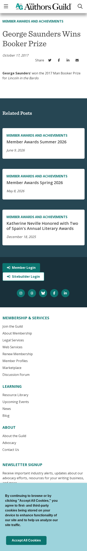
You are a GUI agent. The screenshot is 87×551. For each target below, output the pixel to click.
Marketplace (11, 368)
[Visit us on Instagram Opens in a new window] (21, 293)
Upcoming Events (15, 402)
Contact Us (10, 449)
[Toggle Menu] (6, 7)
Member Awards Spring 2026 (34, 182)
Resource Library (15, 395)
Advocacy (9, 443)
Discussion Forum (16, 374)
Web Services (12, 347)
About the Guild (14, 436)
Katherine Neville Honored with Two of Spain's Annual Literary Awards (42, 226)
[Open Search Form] (80, 7)
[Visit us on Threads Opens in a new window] (32, 293)
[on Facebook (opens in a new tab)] (59, 60)
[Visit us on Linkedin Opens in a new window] (65, 293)
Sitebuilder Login (26, 276)
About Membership (17, 333)
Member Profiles (15, 361)
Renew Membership (17, 354)
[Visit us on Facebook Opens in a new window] (54, 293)
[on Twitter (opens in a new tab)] (50, 60)
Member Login (24, 267)
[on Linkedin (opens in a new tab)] (68, 60)
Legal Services (13, 340)
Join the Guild (12, 326)
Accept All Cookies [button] (26, 540)
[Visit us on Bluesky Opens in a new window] (43, 293)
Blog (6, 415)
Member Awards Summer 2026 (36, 142)
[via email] (78, 60)
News (6, 408)
